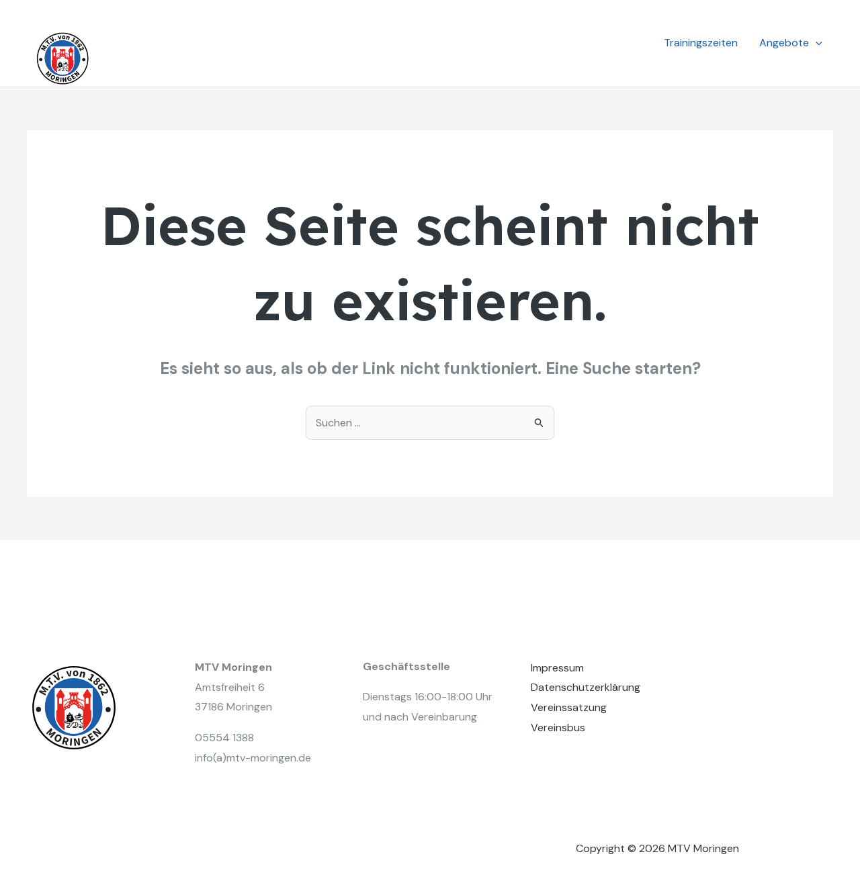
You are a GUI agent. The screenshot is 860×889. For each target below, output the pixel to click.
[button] (815, 43)
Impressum (557, 668)
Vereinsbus (558, 727)
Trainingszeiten (701, 43)
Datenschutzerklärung (585, 687)
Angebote (784, 43)
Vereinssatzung (569, 707)
